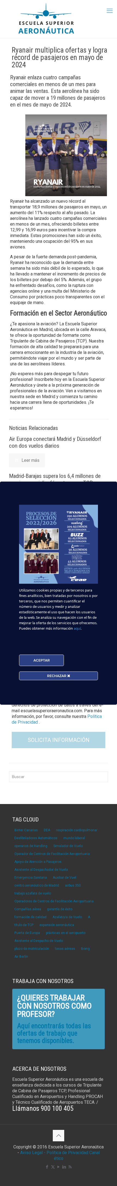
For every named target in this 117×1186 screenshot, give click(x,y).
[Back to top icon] (58, 1135)
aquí (77, 628)
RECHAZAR (57, 676)
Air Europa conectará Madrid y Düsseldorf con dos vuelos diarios (55, 442)
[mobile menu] (109, 11)
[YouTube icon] (59, 1166)
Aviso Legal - (32, 1152)
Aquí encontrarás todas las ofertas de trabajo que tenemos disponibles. (54, 1033)
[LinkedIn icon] (64, 1166)
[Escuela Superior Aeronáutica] (58, 19)
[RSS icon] (70, 1166)
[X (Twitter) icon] (53, 1166)
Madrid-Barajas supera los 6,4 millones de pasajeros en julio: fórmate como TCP (55, 479)
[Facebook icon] (47, 1166)
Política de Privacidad (68, 1152)
